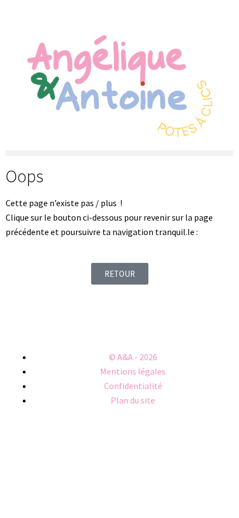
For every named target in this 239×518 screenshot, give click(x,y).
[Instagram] (19, 321)
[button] (119, 153)
